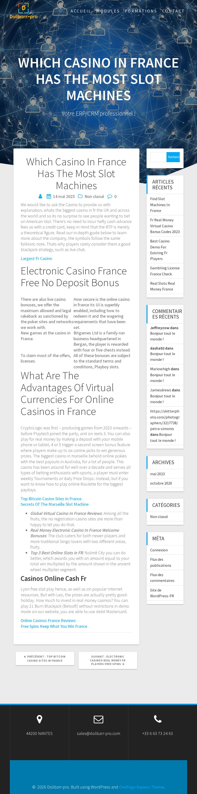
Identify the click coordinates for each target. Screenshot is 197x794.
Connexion (159, 550)
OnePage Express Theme (141, 787)
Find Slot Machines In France (160, 204)
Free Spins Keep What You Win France (54, 626)
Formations (141, 11)
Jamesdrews (160, 390)
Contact (173, 11)
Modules (108, 11)
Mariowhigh (160, 368)
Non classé (159, 516)
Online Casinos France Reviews (48, 620)
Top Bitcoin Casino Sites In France (51, 498)
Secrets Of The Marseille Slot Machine (55, 504)
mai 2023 (157, 473)
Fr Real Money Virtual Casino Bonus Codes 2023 (165, 225)
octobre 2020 (161, 483)
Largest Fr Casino (36, 258)
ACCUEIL (81, 11)
